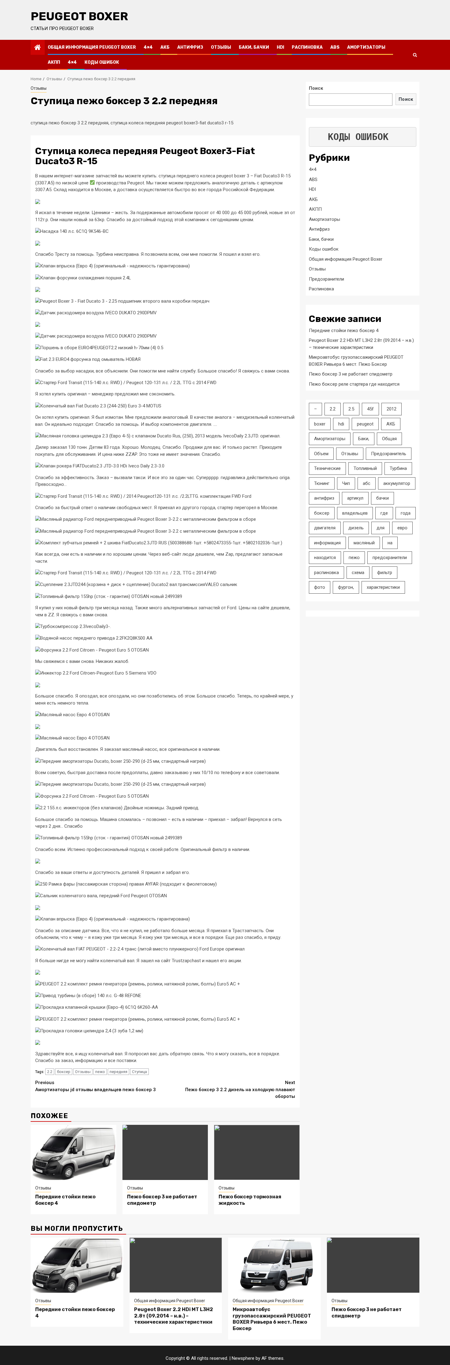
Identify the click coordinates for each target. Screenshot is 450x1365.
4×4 (148, 47)
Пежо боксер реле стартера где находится (354, 384)
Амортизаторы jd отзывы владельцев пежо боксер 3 (95, 1086)
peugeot (365, 423)
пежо (100, 1071)
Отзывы (221, 47)
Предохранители (326, 279)
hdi (341, 423)
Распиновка (307, 47)
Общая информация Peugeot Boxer (92, 47)
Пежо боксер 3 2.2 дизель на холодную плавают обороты (240, 1089)
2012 (391, 409)
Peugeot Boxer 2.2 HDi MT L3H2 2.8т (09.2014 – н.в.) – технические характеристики (173, 1315)
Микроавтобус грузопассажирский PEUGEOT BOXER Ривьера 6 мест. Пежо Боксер (272, 1318)
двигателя (325, 528)
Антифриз (190, 47)
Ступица (139, 1071)
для (380, 528)
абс (366, 483)
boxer (319, 423)
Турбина (398, 468)
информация (327, 542)
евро (402, 528)
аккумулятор (396, 483)
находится (325, 557)
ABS (334, 47)
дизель (356, 528)
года (406, 513)
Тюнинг (321, 483)
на (390, 542)
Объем (321, 453)
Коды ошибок (101, 62)
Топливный (365, 468)
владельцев (355, 513)
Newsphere (243, 1358)
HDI (280, 47)
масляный (364, 542)
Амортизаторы (366, 47)
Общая (389, 438)
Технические (327, 468)
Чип (346, 483)
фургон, (346, 587)
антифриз (324, 498)
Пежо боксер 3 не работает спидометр (350, 374)
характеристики (383, 587)
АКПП (54, 62)
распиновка (326, 572)
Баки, (363, 438)
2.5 (351, 409)
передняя (118, 1071)
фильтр (384, 572)
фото (319, 587)
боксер (63, 1071)
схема (358, 572)
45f (370, 409)
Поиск (316, 88)
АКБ (165, 47)
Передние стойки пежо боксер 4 (343, 330)
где (384, 513)
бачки (382, 498)
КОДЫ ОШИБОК (358, 136)
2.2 (49, 1071)
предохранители (390, 557)
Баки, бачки (254, 47)
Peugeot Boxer (79, 16)
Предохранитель (388, 453)
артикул (355, 498)
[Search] (415, 55)
